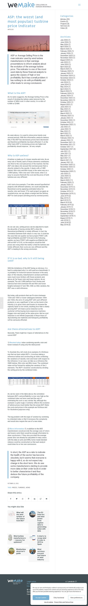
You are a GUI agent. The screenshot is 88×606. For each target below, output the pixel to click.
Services (63, 26)
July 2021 (64, 151)
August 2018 (65, 218)
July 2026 (64, 40)
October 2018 (65, 214)
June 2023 (64, 107)
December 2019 (66, 187)
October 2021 (65, 147)
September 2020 (66, 171)
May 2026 (64, 44)
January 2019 (65, 207)
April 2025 (64, 67)
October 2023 (65, 102)
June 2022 (64, 129)
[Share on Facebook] (11, 499)
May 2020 (64, 178)
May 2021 (64, 156)
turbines (21, 488)
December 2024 (66, 76)
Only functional (59, 598)
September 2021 (66, 149)
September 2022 (66, 125)
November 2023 (66, 100)
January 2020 (65, 185)
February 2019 (65, 205)
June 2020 (64, 176)
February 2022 (65, 138)
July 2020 (64, 174)
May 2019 (64, 198)
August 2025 (65, 60)
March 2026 (64, 49)
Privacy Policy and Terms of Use (63, 602)
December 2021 (66, 142)
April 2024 (64, 89)
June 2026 (64, 42)
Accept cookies (41, 598)
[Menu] (79, 5)
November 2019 (66, 189)
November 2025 (66, 58)
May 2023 (64, 109)
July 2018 (64, 220)
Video (62, 28)
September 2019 (66, 194)
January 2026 (65, 53)
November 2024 (66, 78)
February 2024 (65, 93)
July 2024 (64, 82)
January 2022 (65, 140)
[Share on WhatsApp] (23, 499)
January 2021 (65, 162)
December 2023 (66, 98)
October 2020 (65, 169)
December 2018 (66, 209)
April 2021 (64, 158)
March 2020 (64, 180)
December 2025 (66, 56)
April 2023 (64, 111)
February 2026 (65, 51)
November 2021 (66, 145)
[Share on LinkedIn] (35, 499)
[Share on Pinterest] (29, 499)
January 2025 (65, 73)
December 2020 (66, 165)
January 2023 (65, 118)
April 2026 (64, 47)
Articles (11, 29)
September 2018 (66, 216)
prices (14, 488)
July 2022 (64, 127)
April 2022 (64, 133)
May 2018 (64, 225)
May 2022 (64, 131)
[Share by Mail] (46, 499)
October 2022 (65, 122)
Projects (63, 24)
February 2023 (65, 116)
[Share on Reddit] (41, 499)
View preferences (76, 598)
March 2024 (64, 91)
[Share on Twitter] (17, 499)
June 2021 (64, 154)
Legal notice (31, 582)
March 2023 (64, 113)
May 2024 (64, 87)
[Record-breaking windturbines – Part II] (1, 303)
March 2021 (64, 160)
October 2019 (65, 191)
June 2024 (64, 84)
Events (63, 21)
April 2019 (64, 200)
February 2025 (65, 71)
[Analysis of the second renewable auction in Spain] (86, 303)
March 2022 (64, 136)
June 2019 (64, 196)
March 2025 (64, 69)
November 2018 (66, 211)
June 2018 (64, 222)
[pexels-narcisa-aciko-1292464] (29, 43)
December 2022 (66, 120)
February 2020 (65, 182)
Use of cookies (48, 602)
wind (28, 488)
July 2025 (64, 62)
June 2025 (64, 64)
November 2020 (66, 167)
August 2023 (65, 104)
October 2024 (65, 80)
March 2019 (64, 202)
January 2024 (65, 96)
